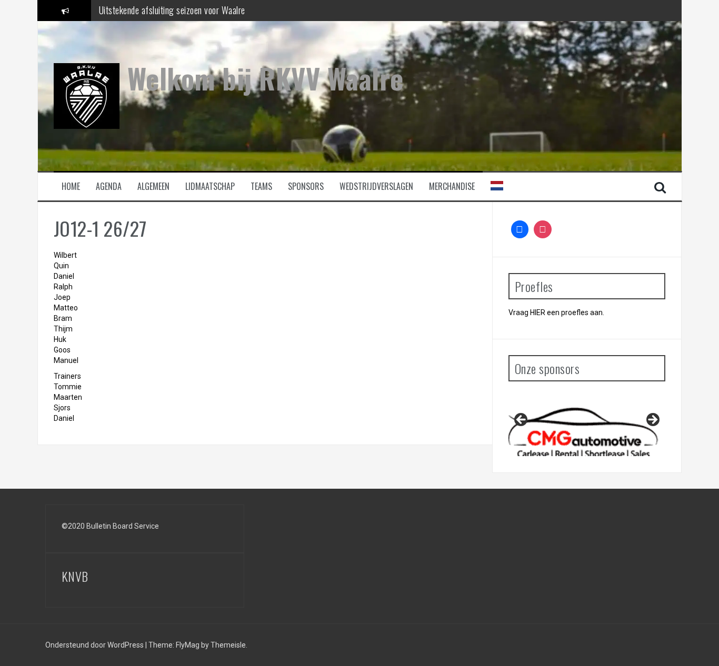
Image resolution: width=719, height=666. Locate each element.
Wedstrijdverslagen (376, 186)
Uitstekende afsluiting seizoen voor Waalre (172, 10)
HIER (537, 312)
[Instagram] (542, 229)
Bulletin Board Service (122, 526)
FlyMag (187, 645)
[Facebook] (520, 229)
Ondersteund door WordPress (95, 645)
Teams (261, 186)
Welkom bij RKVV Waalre (265, 78)
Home (71, 186)
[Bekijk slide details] (586, 422)
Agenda (109, 186)
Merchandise (452, 186)
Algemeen (153, 186)
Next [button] (652, 420)
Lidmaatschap (210, 186)
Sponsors (306, 186)
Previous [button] (522, 420)
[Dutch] (497, 185)
